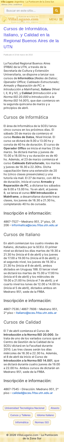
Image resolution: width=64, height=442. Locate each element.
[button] (53, 19)
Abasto (55, 407)
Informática (21, 422)
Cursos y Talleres (20, 415)
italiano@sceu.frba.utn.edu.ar (36, 313)
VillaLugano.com (27, 435)
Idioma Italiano (45, 415)
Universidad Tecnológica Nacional (24, 407)
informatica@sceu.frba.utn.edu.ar (35, 225)
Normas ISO (42, 422)
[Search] (56, 10)
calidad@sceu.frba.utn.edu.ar (32, 393)
